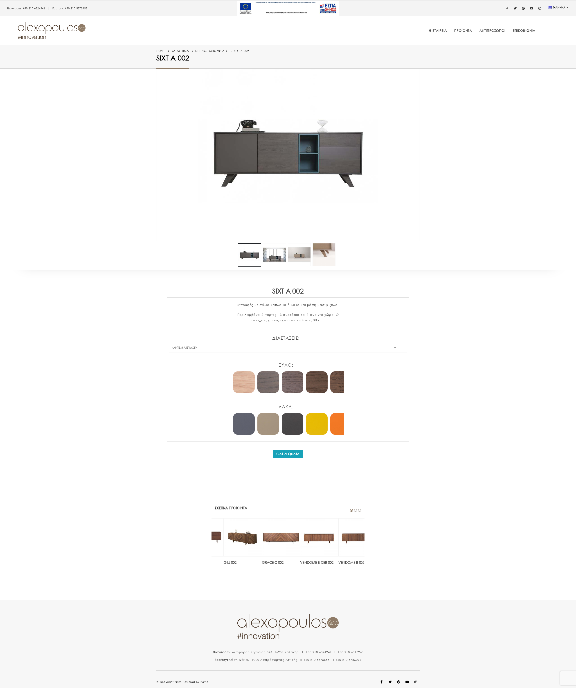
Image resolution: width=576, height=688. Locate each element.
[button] (351, 510)
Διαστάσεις (285, 338)
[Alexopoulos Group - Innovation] (52, 30)
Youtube (407, 682)
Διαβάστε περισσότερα (242, 526)
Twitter (390, 682)
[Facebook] (507, 8)
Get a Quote (288, 454)
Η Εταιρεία (438, 30)
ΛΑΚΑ (285, 406)
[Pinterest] (523, 8)
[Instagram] (539, 8)
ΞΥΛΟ (285, 364)
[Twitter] (515, 8)
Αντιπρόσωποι (492, 30)
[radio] (244, 382)
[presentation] (157, 151)
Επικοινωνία (524, 30)
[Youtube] (531, 8)
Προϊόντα (463, 30)
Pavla (204, 682)
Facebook (381, 682)
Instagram (415, 682)
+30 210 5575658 (76, 8)
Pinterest (398, 682)
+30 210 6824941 (34, 8)
